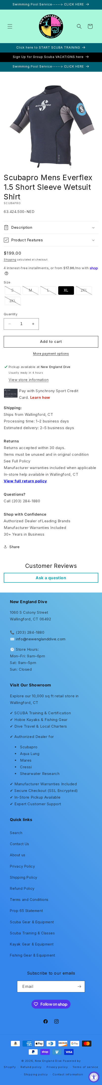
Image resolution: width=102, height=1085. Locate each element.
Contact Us (19, 844)
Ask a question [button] (51, 577)
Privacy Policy (22, 866)
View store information (29, 380)
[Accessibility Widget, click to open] (94, 1077)
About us (18, 855)
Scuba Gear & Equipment (32, 922)
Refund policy (31, 1067)
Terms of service (85, 1067)
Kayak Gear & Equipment (31, 944)
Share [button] (14, 547)
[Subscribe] (79, 986)
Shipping (10, 259)
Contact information (67, 1074)
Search (16, 833)
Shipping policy (36, 1074)
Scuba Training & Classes (32, 933)
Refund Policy (22, 888)
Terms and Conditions (29, 899)
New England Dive (48, 1061)
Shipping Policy (23, 877)
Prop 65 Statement (26, 911)
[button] (9, 26)
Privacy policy (57, 1067)
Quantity (10, 314)
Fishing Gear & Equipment (32, 955)
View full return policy (25, 481)
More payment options (51, 353)
